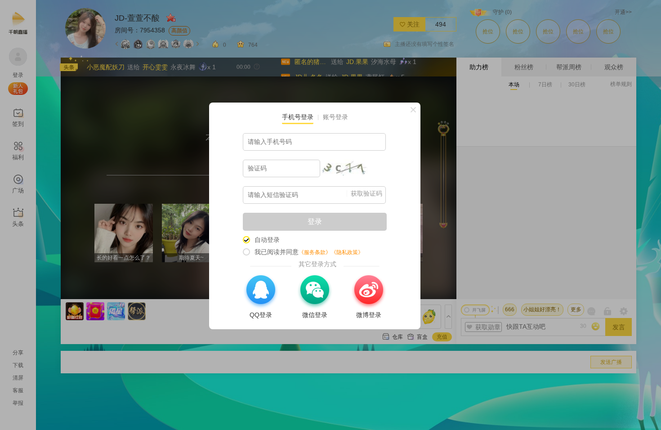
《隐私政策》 (347, 252)
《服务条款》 (315, 252)
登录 (315, 221)
